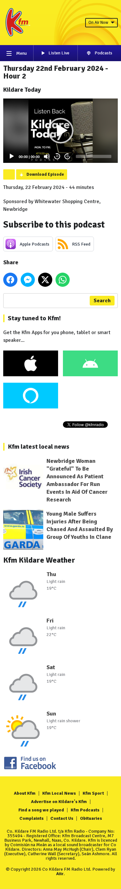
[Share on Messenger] (28, 280)
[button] (61, 131)
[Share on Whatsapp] (62, 280)
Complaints (31, 818)
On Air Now (98, 22)
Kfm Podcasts (85, 810)
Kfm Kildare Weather (39, 560)
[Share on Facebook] (10, 280)
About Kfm (24, 793)
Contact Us (61, 818)
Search (102, 300)
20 (57, 156)
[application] (60, 130)
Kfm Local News (59, 793)
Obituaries (91, 818)
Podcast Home (9, 174)
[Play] (11, 156)
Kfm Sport (93, 793)
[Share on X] (45, 280)
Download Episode (45, 174)
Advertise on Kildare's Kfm (59, 801)
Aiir (60, 873)
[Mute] (47, 156)
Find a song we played (41, 810)
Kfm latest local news (38, 447)
